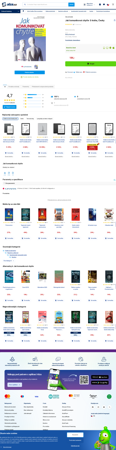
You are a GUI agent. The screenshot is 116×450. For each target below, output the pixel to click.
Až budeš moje (92, 225)
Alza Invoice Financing (68, 426)
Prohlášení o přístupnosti (12, 426)
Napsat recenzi (10, 107)
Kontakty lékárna (48, 410)
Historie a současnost (49, 416)
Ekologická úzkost (59, 287)
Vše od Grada (69, 16)
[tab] (5, 86)
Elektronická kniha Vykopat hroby (75, 328)
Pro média (46, 426)
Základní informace (49, 413)
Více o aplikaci (13, 384)
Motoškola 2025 (42, 287)
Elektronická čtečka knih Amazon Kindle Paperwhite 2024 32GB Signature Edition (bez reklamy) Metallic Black (9, 141)
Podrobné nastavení (75, 440)
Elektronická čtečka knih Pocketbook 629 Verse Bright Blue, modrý (26, 141)
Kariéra (91, 11)
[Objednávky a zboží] (100, 4)
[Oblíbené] (104, 4)
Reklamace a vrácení (11, 413)
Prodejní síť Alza (9, 416)
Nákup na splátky (9, 420)
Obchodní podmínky (10, 423)
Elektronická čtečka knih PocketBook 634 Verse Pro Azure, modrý (76, 141)
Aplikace (45, 429)
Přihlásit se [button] (89, 5)
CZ (94, 416)
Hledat (71, 4)
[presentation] (5, 86)
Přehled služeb (9, 429)
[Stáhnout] (5, 173)
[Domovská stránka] (23, 11)
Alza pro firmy (66, 407)
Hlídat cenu (79, 72)
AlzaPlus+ (65, 413)
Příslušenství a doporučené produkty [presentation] (42, 86)
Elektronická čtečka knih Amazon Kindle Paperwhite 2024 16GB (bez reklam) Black (59, 141)
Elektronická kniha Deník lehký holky (109, 328)
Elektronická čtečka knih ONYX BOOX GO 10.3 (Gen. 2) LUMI (42, 141)
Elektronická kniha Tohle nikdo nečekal (9, 328)
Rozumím (75, 435)
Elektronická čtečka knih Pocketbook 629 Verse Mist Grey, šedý (109, 141)
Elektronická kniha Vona (42, 328)
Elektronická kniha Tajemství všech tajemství (92, 329)
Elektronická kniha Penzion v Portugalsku (59, 329)
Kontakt (45, 407)
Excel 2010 (25, 287)
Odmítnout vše (75, 446)
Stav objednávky (28, 407)
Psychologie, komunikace (103, 11)
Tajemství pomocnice (42, 226)
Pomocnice (9, 225)
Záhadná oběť (109, 225)
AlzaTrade (65, 423)
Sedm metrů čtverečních (75, 226)
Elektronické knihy (50, 11)
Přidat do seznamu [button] (90, 72)
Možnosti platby (9, 410)
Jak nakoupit (27, 413)
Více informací (7, 447)
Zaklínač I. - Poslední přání (109, 288)
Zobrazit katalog (6, 11)
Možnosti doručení (10, 407)
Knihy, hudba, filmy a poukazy (35, 11)
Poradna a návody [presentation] (14, 86)
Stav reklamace (28, 410)
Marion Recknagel (70, 34)
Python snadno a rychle (75, 288)
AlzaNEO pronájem (67, 410)
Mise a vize (46, 420)
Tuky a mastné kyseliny (92, 288)
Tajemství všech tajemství (25, 226)
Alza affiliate (65, 416)
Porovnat (70, 72)
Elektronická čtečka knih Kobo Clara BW (92, 140)
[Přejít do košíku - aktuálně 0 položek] (113, 4)
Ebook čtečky (9, 156)
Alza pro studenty (67, 420)
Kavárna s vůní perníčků (59, 226)
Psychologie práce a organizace (9, 288)
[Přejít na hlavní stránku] (9, 4)
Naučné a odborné (63, 11)
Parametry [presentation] (26, 86)
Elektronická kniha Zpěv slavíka (25, 328)
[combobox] (45, 4)
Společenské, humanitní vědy (78, 11)
